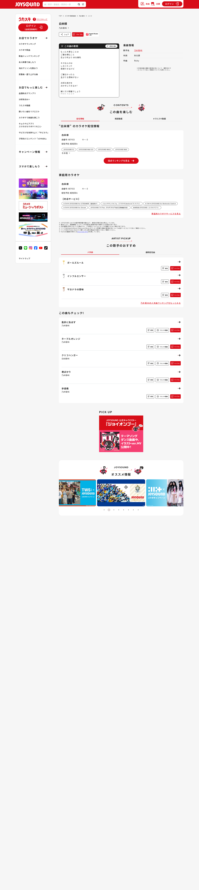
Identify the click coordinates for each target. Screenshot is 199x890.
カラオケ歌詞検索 (70, 16)
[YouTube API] (82, 232)
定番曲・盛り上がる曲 (28, 74)
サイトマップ (24, 258)
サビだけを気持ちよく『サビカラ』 (34, 132)
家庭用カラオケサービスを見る (166, 213)
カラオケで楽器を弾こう (29, 117)
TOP (60, 16)
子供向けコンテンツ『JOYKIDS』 (33, 138)
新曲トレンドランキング (29, 56)
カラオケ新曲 (24, 50)
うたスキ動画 (24, 105)
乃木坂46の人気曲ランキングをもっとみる (161, 303)
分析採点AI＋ (24, 99)
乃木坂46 (82, 16)
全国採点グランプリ (27, 93)
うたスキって (42, 19)
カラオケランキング (27, 44)
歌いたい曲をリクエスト (29, 111)
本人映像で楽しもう (27, 62)
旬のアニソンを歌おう (28, 68)
